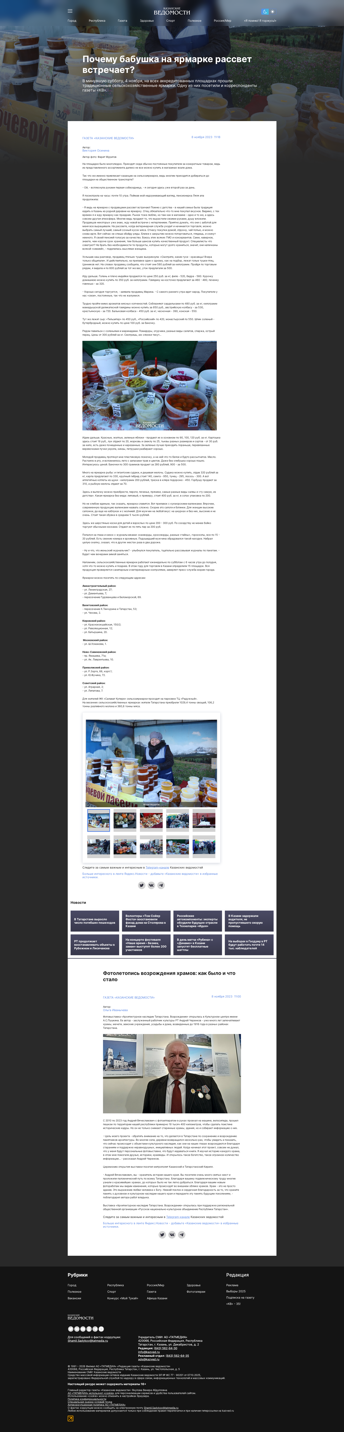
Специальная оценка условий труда (90, 1401)
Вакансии (74, 1298)
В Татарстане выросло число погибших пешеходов (94, 921)
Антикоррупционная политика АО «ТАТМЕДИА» (97, 1404)
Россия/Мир (222, 20)
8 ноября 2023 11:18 (206, 137)
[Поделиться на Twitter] (141, 885)
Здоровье (147, 20)
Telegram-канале (157, 867)
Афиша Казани (157, 1298)
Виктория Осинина (95, 150)
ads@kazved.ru (148, 1359)
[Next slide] (214, 763)
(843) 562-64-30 (165, 1348)
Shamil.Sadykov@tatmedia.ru (88, 1340)
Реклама (232, 1285)
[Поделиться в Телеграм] (161, 885)
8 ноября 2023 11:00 (226, 996)
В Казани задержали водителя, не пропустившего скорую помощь (245, 921)
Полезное (194, 20)
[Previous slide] (88, 763)
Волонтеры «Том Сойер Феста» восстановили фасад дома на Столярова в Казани (146, 921)
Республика (97, 20)
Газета (122, 20)
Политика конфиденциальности (87, 1398)
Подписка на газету (240, 1297)
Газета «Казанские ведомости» (108, 138)
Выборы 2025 (236, 1291)
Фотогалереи (196, 1291)
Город (72, 20)
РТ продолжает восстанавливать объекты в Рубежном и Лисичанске (94, 945)
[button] (98, 820)
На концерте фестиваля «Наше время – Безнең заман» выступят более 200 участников (146, 945)
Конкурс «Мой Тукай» (122, 1298)
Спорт (170, 20)
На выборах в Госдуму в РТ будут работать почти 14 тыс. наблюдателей (247, 945)
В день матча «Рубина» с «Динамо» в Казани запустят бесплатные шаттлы (195, 945)
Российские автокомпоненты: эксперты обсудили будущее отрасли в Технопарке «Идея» (197, 921)
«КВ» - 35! (233, 1304)
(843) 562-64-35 (177, 1355)
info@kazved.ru (149, 1352)
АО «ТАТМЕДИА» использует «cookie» (91, 1393)
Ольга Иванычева (115, 1010)
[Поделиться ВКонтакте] (151, 885)
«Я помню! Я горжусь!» (260, 20)
